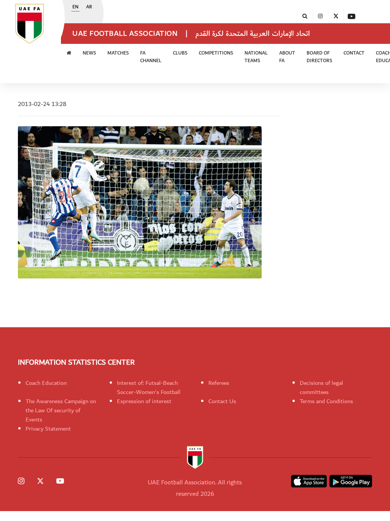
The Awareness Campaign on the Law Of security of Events (61, 410)
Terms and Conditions (326, 401)
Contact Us (222, 401)
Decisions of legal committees (321, 387)
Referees (218, 383)
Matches (118, 53)
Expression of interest (144, 401)
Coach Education (46, 383)
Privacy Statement (48, 429)
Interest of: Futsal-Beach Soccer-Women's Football (149, 387)
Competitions (216, 53)
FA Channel (150, 57)
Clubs (180, 53)
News (89, 53)
